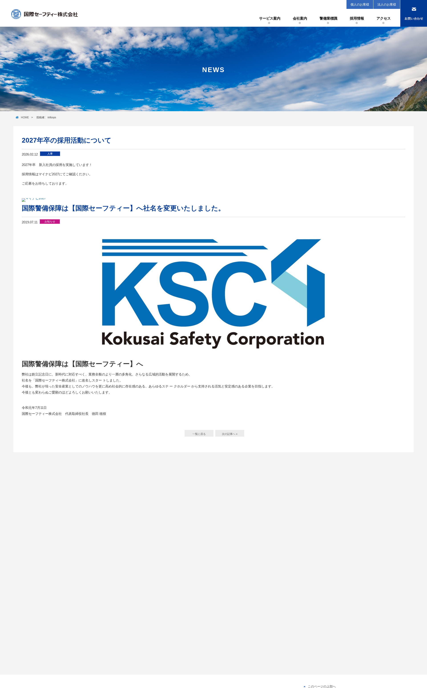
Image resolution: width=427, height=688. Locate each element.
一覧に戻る (199, 434)
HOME (25, 117)
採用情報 (357, 18)
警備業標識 (328, 18)
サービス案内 (269, 18)
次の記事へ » (230, 434)
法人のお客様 (386, 4)
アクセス (384, 18)
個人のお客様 (359, 4)
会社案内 (300, 18)
